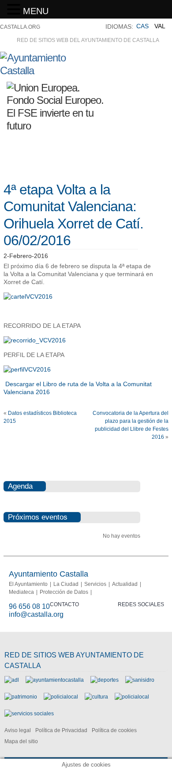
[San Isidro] (139, 680)
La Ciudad (66, 584)
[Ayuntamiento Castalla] (48, 70)
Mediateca (21, 592)
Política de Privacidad (61, 730)
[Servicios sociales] (29, 713)
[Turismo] (132, 697)
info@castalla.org (36, 614)
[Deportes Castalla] (104, 680)
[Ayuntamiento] (55, 680)
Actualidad (125, 584)
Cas (142, 26)
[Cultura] (96, 697)
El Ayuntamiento (28, 584)
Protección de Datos (64, 592)
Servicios (95, 584)
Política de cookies (114, 730)
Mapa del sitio (21, 741)
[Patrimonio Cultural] (20, 697)
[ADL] (11, 680)
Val (159, 26)
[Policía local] (61, 697)
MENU (36, 11)
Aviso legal (17, 730)
